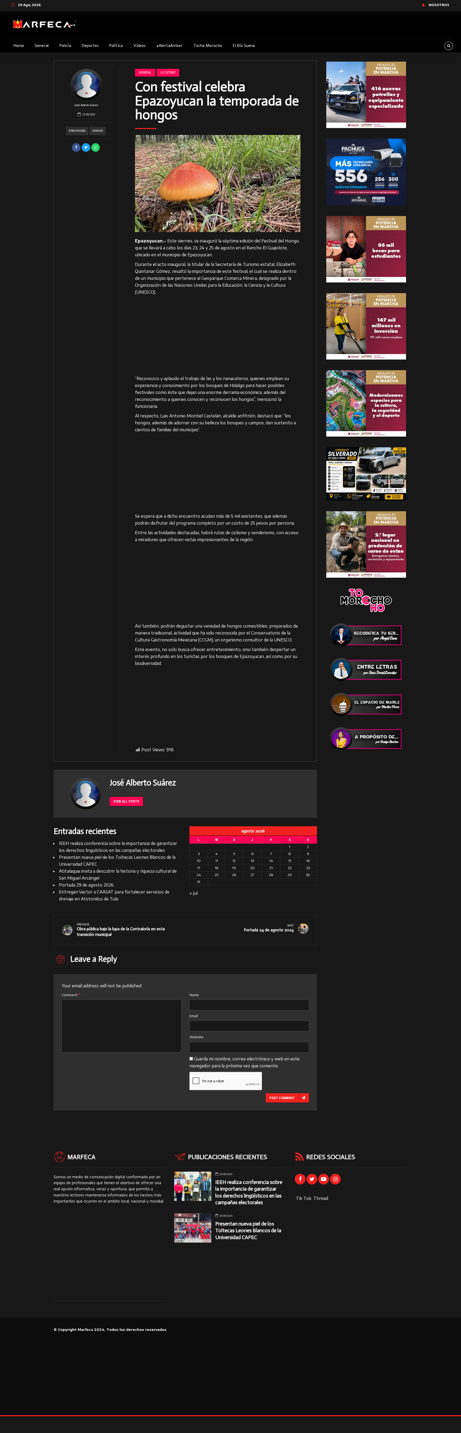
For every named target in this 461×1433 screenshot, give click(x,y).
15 (289, 861)
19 (234, 868)
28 (271, 875)
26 (234, 875)
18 (216, 868)
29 (290, 875)
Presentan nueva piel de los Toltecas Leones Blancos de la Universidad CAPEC (248, 1230)
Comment (71, 995)
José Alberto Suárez (86, 105)
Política (116, 45)
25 (216, 875)
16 (308, 861)
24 (199, 875)
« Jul (193, 893)
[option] (218, 183)
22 (290, 868)
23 (308, 868)
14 (271, 861)
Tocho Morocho (207, 45)
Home (18, 45)
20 (252, 868)
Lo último (168, 72)
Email (193, 1016)
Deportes (90, 45)
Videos (139, 45)
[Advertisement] (218, 335)
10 (199, 861)
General (42, 45)
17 (198, 868)
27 (252, 875)
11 (216, 861)
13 (252, 861)
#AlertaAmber (169, 45)
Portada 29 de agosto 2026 (86, 885)
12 (234, 861)
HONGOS (97, 131)
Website (196, 1037)
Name (194, 995)
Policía (65, 45)
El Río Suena (244, 45)
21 (271, 868)
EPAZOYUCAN (77, 131)
